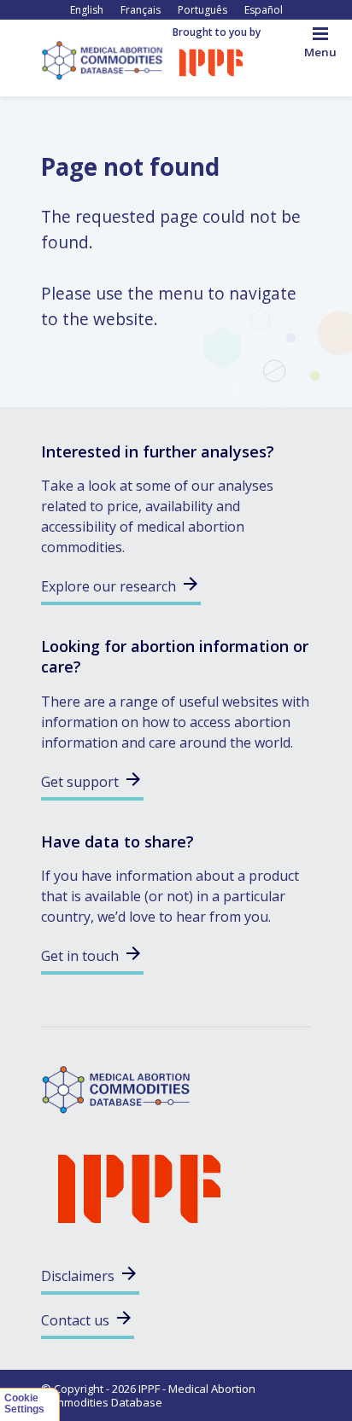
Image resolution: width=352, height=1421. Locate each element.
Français (140, 10)
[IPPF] (139, 1187)
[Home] (107, 59)
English (86, 10)
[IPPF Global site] (211, 62)
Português (202, 10)
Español (263, 10)
